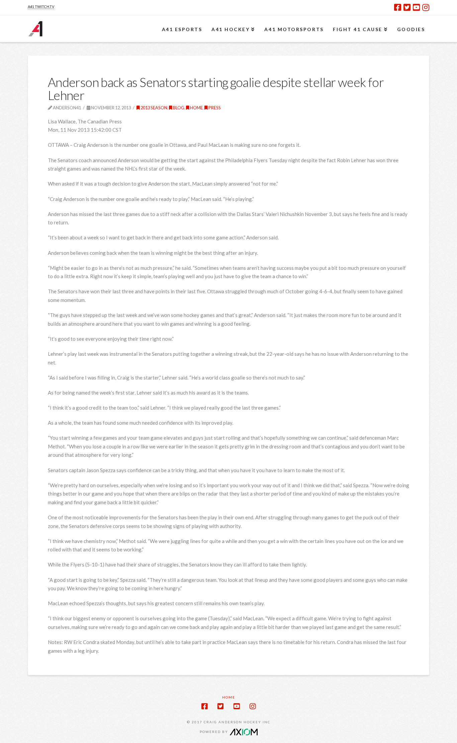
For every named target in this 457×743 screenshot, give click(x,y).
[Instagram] (425, 7)
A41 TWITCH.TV (41, 6)
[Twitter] (406, 7)
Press (214, 107)
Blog (178, 107)
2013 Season (153, 107)
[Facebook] (397, 7)
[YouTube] (416, 7)
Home (196, 107)
